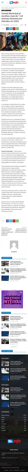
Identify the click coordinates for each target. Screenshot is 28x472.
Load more (13, 346)
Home (2, 7)
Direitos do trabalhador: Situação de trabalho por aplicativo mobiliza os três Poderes (18, 341)
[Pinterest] (14, 28)
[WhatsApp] (17, 28)
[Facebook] (7, 28)
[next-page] (5, 283)
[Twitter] (10, 28)
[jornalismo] (2, 25)
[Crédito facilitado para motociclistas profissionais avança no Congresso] (5, 263)
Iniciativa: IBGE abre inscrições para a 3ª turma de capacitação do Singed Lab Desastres (18, 278)
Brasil (3, 265)
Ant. (21, 299)
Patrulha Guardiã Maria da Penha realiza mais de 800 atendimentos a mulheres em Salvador (18, 270)
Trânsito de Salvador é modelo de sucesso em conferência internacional (21, 230)
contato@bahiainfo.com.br (12, 457)
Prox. (3, 299)
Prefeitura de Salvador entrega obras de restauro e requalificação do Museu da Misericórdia (7, 232)
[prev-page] (2, 283)
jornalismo (6, 24)
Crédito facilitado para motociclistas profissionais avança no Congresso (16, 263)
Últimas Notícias (8, 10)
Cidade (6, 7)
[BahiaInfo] (14, 3)
